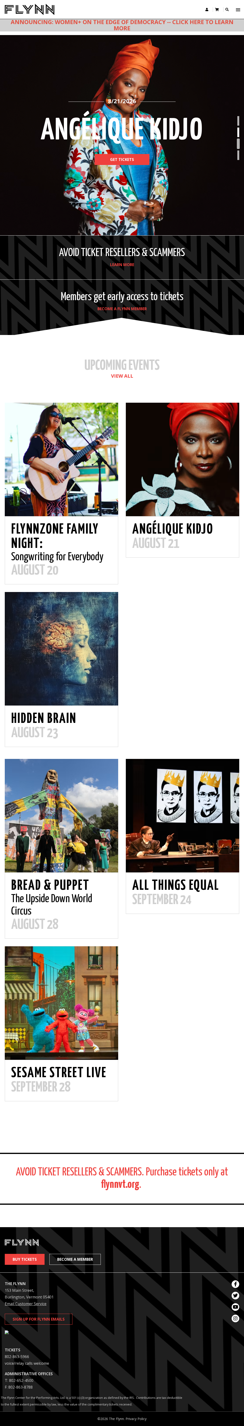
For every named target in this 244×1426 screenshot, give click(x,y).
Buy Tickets (25, 1259)
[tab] (238, 121)
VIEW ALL (122, 376)
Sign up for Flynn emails (39, 1319)
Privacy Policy (136, 1418)
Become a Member (75, 1259)
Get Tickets (122, 171)
